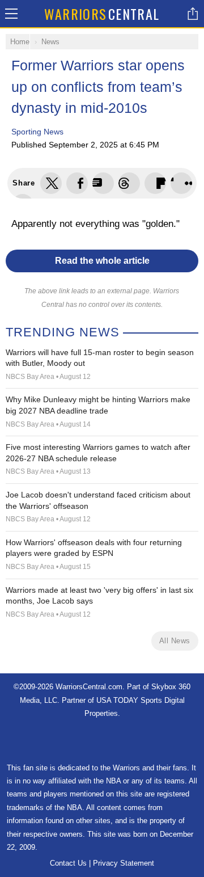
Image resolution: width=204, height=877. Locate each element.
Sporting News (37, 131)
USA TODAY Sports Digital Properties (102, 740)
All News (174, 640)
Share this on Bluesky (129, 183)
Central (102, 13)
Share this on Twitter (51, 183)
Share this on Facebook (77, 183)
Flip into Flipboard (155, 183)
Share (192, 13)
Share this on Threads (103, 183)
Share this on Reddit (181, 183)
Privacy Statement (123, 863)
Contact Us (68, 863)
